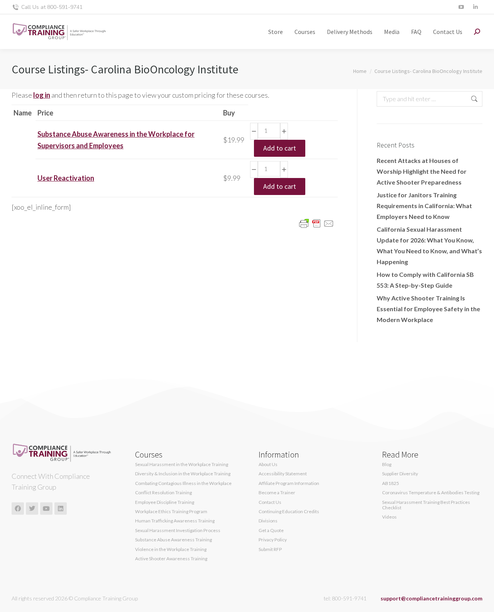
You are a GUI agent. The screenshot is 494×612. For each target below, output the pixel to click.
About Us (268, 464)
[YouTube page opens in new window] (461, 7)
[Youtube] (46, 508)
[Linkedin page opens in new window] (475, 7)
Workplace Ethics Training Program (171, 511)
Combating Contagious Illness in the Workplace (183, 483)
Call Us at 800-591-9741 (52, 7)
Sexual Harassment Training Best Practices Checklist (426, 505)
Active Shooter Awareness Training (171, 558)
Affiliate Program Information (289, 483)
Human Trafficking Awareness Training (175, 521)
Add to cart (279, 148)
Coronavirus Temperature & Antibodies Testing (430, 492)
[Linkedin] (60, 508)
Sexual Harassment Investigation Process (177, 530)
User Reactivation (65, 178)
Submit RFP (270, 549)
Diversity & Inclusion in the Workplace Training (182, 473)
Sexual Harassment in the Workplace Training (181, 464)
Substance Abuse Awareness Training (173, 539)
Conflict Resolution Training (163, 492)
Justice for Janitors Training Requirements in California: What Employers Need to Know (424, 205)
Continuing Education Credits (289, 511)
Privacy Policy (273, 539)
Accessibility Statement (283, 473)
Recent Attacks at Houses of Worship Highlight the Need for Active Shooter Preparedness (422, 171)
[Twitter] (32, 508)
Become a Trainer (277, 492)
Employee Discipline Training (164, 502)
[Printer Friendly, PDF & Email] (316, 223)
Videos (389, 517)
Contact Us (270, 502)
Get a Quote (271, 530)
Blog (386, 464)
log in (41, 95)
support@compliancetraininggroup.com (431, 598)
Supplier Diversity (400, 473)
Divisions (268, 521)
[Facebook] (18, 508)
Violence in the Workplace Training (170, 549)
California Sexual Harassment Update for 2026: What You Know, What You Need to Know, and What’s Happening (429, 245)
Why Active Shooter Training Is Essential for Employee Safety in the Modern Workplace (428, 308)
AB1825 (390, 483)
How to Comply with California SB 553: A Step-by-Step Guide (425, 280)
